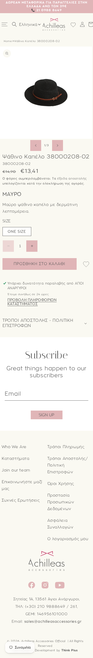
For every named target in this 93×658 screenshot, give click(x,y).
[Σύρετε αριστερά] (35, 145)
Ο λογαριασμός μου (68, 539)
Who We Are (14, 447)
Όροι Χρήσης (60, 483)
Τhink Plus (70, 650)
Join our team (16, 470)
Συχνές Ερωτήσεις (21, 500)
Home (8, 41)
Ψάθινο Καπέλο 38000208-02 (37, 41)
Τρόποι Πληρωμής (66, 447)
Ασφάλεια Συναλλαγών (60, 523)
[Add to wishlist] (86, 264)
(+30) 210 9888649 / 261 (51, 607)
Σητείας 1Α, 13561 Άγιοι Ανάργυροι (46, 599)
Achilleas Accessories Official (43, 641)
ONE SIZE (17, 232)
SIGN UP (46, 415)
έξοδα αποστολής (72, 178)
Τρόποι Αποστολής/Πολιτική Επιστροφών (67, 465)
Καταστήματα (16, 458)
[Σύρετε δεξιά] (57, 145)
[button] (5, 24)
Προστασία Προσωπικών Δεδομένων (60, 502)
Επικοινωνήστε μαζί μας (22, 485)
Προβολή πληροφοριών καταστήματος (32, 302)
